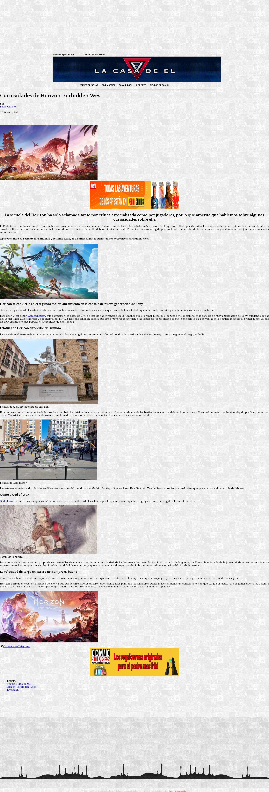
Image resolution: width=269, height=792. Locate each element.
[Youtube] (214, 54)
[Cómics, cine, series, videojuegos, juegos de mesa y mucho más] (120, 69)
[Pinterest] (44, 117)
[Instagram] (192, 54)
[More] (55, 117)
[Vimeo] (181, 54)
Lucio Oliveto (8, 106)
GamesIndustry (37, 315)
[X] (210, 54)
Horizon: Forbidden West (21, 686)
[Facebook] (188, 54)
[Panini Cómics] (134, 208)
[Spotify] (201, 54)
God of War (7, 501)
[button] (193, 85)
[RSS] (197, 54)
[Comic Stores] (134, 675)
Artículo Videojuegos (18, 683)
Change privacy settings (177, 791)
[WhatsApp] (34, 117)
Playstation (12, 689)
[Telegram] (205, 54)
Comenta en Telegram (16, 646)
